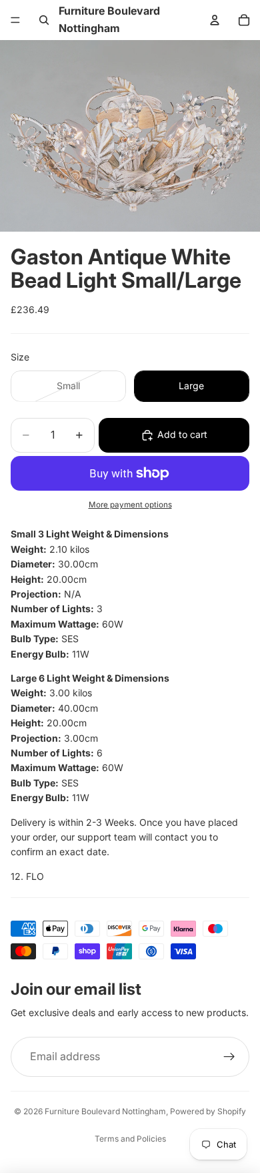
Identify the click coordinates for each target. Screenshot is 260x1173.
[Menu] (15, 20)
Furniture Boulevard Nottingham (105, 1111)
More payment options (130, 504)
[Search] (44, 20)
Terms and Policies (130, 1139)
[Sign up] (229, 1057)
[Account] (214, 20)
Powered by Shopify (208, 1111)
